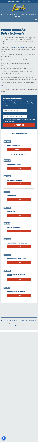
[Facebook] (16, 16)
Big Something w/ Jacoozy (16, 259)
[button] (35, 19)
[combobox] (5, 116)
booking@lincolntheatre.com (19, 47)
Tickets (19, 168)
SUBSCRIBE (19, 125)
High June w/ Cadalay (14, 180)
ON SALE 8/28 (19, 149)
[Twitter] (19, 16)
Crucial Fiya (11, 211)
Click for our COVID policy (19, 1)
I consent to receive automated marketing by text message (20, 120)
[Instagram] (22, 16)
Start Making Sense (14, 164)
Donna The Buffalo (13, 145)
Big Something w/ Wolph (16, 292)
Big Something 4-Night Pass (17, 243)
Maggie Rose (11, 196)
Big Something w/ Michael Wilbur (16, 275)
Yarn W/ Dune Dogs (13, 227)
